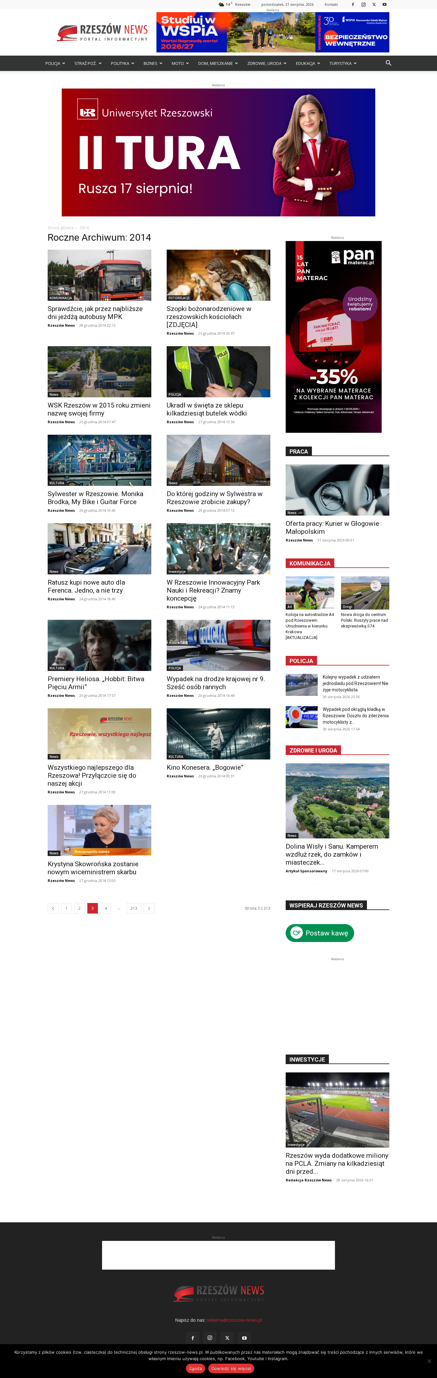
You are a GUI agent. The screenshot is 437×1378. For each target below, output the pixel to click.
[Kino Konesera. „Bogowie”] (218, 733)
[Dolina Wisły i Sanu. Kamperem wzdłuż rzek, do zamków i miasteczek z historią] (337, 800)
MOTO (178, 63)
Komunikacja (310, 563)
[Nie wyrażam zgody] (429, 1361)
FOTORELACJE (179, 298)
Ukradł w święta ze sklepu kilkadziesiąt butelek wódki (207, 409)
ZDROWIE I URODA (313, 750)
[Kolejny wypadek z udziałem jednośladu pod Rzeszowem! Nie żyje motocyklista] (302, 685)
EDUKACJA (305, 63)
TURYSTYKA (341, 63)
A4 (290, 606)
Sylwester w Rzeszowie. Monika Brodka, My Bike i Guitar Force (95, 498)
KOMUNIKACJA (61, 298)
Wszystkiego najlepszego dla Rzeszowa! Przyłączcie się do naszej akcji (92, 775)
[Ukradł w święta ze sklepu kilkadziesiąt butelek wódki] (218, 371)
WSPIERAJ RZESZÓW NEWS (326, 905)
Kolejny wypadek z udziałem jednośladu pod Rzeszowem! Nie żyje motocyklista (355, 683)
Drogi (347, 606)
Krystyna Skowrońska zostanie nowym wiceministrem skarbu (93, 868)
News (54, 394)
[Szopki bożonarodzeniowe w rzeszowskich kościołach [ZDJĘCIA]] (218, 275)
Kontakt (331, 4)
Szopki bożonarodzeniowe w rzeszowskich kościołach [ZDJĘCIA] (209, 317)
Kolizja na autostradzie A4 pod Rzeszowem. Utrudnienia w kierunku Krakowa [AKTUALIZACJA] (310, 626)
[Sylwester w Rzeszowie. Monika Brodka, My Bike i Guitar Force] (99, 460)
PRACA (299, 451)
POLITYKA (120, 63)
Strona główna (61, 227)
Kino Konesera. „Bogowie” (205, 767)
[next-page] (149, 908)
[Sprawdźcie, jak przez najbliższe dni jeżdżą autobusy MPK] (99, 275)
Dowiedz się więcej (231, 1368)
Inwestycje (177, 571)
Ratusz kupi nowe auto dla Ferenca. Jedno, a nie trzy (86, 586)
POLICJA (52, 63)
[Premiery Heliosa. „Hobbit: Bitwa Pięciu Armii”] (99, 645)
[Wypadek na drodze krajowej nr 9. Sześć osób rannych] (218, 645)
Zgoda (195, 1368)
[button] (388, 64)
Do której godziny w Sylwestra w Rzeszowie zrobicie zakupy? (215, 498)
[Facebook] (353, 4)
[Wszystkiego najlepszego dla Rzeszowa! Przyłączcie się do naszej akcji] (99, 733)
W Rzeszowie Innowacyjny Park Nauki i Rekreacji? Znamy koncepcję (213, 590)
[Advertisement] (337, 1002)
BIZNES (150, 63)
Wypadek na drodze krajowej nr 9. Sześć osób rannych (216, 683)
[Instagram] (363, 4)
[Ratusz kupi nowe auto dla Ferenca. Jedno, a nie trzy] (99, 548)
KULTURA (57, 483)
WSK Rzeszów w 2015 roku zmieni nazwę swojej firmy (99, 409)
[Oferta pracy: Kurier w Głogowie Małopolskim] (337, 490)
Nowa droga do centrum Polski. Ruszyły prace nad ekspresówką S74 (364, 620)
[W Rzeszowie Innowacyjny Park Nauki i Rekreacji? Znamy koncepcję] (218, 548)
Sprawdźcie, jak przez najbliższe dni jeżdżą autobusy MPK (95, 313)
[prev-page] (53, 908)
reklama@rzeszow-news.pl (234, 1320)
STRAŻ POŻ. (86, 63)
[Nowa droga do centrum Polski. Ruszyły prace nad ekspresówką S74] (365, 593)
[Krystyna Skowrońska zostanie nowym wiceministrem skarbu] (99, 830)
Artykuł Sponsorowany (306, 870)
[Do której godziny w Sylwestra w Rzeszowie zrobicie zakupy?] (218, 460)
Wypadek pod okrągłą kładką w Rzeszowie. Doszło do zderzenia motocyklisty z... (356, 716)
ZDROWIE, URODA (264, 63)
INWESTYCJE (307, 1059)
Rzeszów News (61, 325)
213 (134, 908)
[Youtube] (384, 4)
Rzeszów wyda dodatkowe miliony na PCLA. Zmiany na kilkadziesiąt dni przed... (337, 1163)
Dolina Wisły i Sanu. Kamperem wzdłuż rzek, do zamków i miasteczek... (332, 854)
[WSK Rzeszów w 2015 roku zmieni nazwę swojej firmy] (99, 371)
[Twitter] (374, 4)
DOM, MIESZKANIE (215, 63)
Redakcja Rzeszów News (309, 1180)
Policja (301, 661)
